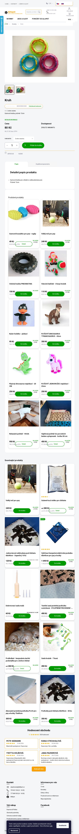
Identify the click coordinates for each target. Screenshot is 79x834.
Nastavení (14, 830)
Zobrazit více (39, 769)
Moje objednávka (46, 799)
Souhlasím (62, 825)
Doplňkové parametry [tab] (43, 164)
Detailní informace (11, 119)
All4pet (13, 797)
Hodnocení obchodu (38, 730)
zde (51, 826)
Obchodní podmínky (13, 812)
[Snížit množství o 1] (7, 145)
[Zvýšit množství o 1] (16, 145)
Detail (24, 244)
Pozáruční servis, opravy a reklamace (18, 819)
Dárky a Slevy (23, 4)
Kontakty (14, 4)
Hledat (39, 12)
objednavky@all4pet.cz (18, 787)
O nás (7, 4)
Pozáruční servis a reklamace (50, 796)
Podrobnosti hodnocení (35, 106)
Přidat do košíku (36, 145)
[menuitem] (10, 19)
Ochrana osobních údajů (14, 815)
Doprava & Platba (12, 809)
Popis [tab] (16, 164)
